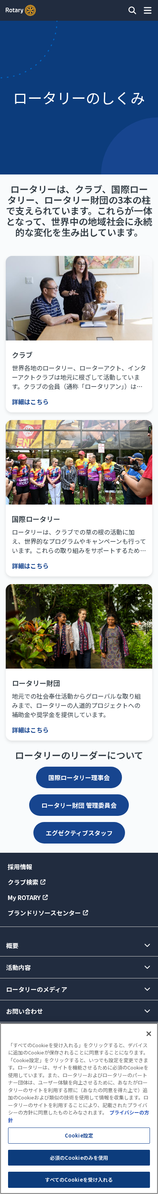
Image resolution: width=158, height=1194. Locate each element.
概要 (12, 945)
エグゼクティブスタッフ (79, 832)
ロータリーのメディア (36, 989)
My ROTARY (24, 897)
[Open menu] (147, 10)
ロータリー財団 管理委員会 (79, 805)
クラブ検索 (23, 882)
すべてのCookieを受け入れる (79, 1179)
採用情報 (20, 866)
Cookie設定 (79, 1135)
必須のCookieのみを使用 (79, 1157)
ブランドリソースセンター (44, 912)
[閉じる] (148, 1033)
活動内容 (18, 967)
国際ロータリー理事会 (79, 777)
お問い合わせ (24, 1011)
